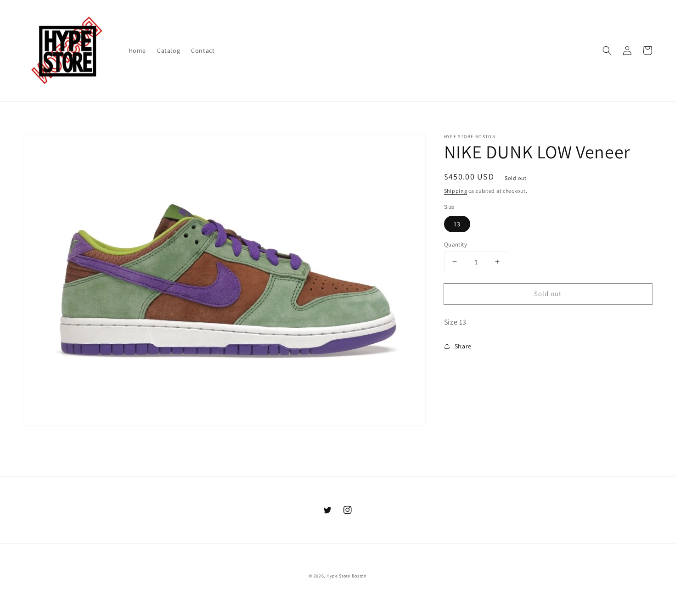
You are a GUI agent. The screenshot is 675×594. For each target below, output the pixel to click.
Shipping (455, 190)
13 (457, 223)
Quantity (455, 244)
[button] (607, 50)
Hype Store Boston (346, 576)
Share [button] (463, 346)
